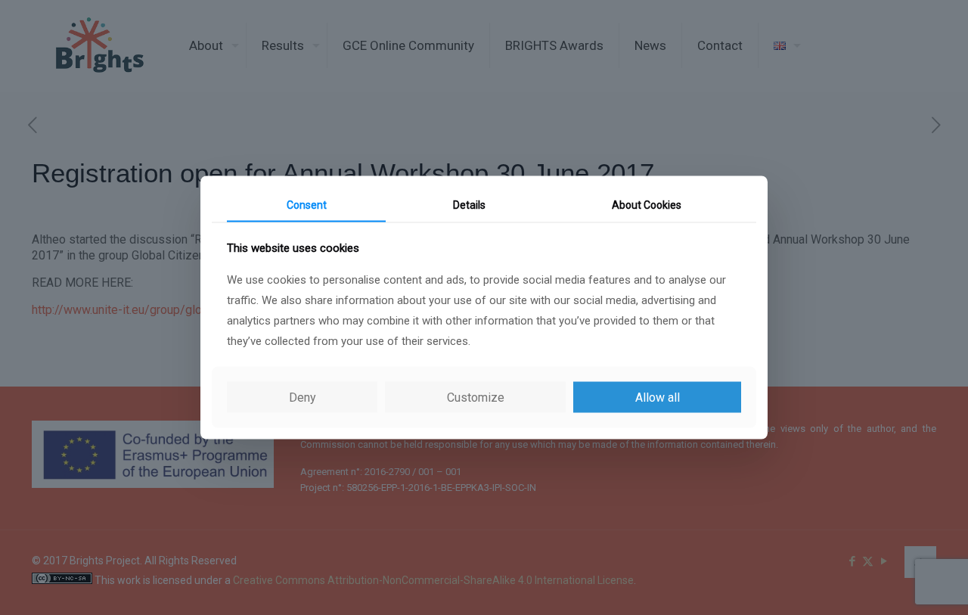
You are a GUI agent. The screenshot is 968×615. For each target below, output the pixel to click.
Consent (307, 204)
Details (469, 204)
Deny (302, 397)
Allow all (657, 397)
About (646, 204)
